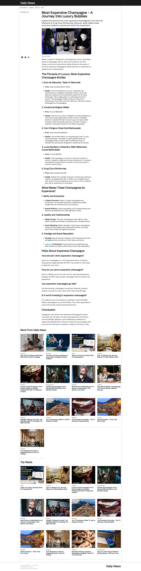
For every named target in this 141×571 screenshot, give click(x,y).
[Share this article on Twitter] (25, 57)
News (42, 7)
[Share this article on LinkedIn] (28, 57)
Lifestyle (37, 7)
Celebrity (31, 7)
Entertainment (23, 7)
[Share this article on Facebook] (22, 57)
